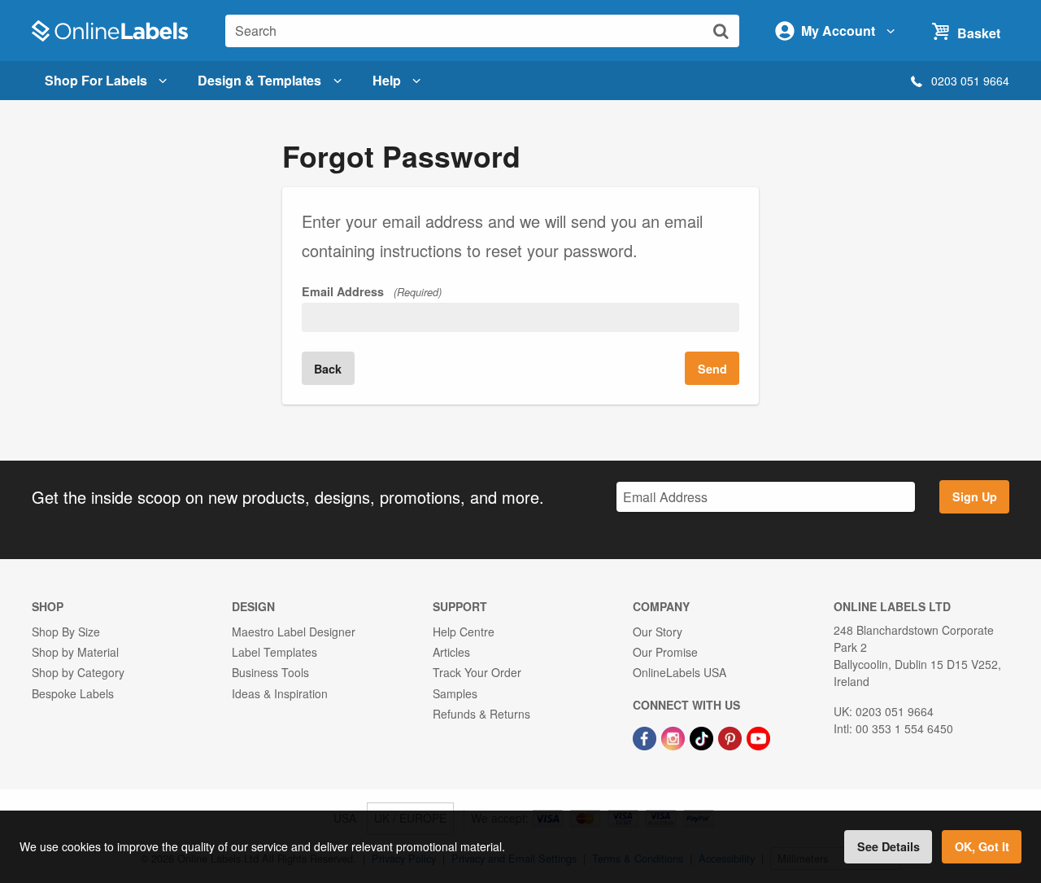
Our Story (657, 631)
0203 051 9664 (970, 80)
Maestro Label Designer (293, 631)
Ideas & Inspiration (280, 693)
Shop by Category (78, 672)
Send (712, 369)
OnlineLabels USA (679, 672)
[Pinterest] (731, 736)
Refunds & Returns (481, 714)
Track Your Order (477, 672)
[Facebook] (646, 736)
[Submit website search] (720, 30)
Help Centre (463, 631)
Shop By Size (66, 631)
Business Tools (270, 672)
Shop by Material (75, 652)
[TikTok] (703, 736)
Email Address (372, 291)
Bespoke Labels (73, 693)
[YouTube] (758, 736)
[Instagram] (674, 736)
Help (386, 80)
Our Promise (665, 652)
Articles (451, 652)
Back (328, 369)
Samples (455, 693)
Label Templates (274, 652)
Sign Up (974, 496)
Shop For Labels (96, 80)
